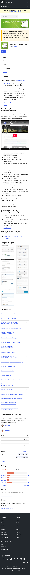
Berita (2, 520)
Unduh (4, 51)
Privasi (3, 525)
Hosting (3, 522)
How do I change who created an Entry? (12, 362)
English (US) (26, 451)
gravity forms (25, 457)
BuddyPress (5, 549)
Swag (18, 537)
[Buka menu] (28, 2)
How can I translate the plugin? (9, 338)
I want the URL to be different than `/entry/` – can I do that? (9, 357)
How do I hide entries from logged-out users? (7, 347)
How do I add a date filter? (8, 366)
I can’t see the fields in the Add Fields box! (12, 394)
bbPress (4, 546)
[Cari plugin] (16, 16)
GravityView (8, 84)
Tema (17, 520)
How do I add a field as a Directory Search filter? (7, 332)
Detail (4, 57)
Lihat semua (25, 485)
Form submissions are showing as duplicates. (12, 380)
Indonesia (7, 555)
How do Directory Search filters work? (11, 328)
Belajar (3, 529)
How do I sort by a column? (8, 352)
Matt (3, 544)
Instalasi (5, 64)
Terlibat (18, 529)
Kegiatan (18, 532)
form (20, 454)
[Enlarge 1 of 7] (12, 247)
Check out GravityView (10, 102)
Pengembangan (7, 68)
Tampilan (18, 517)
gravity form (18, 457)
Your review (4, 485)
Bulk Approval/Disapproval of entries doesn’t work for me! (8, 403)
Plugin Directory (5, 6)
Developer (4, 534)
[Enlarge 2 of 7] (12, 255)
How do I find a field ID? (7, 371)
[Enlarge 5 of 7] (12, 288)
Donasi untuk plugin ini (7, 508)
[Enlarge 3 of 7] (12, 261)
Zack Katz (15, 46)
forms (23, 454)
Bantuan (5, 72)
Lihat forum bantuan (6, 496)
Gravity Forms (20, 80)
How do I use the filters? (7, 389)
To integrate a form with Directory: (10, 314)
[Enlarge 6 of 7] (12, 295)
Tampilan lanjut (5, 461)
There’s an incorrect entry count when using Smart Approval (9, 408)
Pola (17, 525)
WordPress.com (6, 541)
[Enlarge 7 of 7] (26, 247)
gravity (26, 454)
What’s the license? (6, 375)
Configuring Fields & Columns (8, 318)
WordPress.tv (5, 537)
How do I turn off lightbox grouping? (10, 342)
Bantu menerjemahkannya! (15, 11)
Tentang (3, 517)
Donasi (18, 534)
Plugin (17, 522)
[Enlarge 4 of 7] (12, 275)
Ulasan (4, 61)
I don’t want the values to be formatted (11, 398)
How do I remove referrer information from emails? (8, 384)
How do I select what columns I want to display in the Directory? (9, 323)
